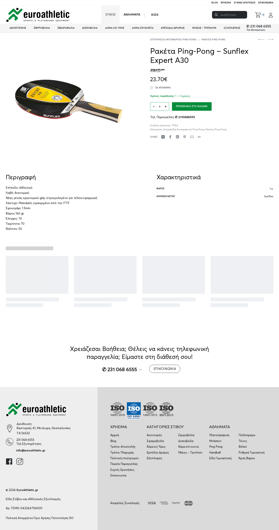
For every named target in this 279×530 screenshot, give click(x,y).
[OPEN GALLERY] (69, 101)
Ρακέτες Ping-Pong (213, 40)
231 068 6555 (25, 440)
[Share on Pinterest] (184, 137)
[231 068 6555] (9, 442)
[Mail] (192, 137)
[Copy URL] (199, 137)
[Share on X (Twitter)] (163, 137)
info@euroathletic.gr (30, 450)
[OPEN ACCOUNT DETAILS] (270, 15)
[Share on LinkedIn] (177, 137)
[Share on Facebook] (170, 137)
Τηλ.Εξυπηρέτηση (256, 30)
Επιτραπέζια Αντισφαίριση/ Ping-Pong (173, 40)
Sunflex (268, 196)
